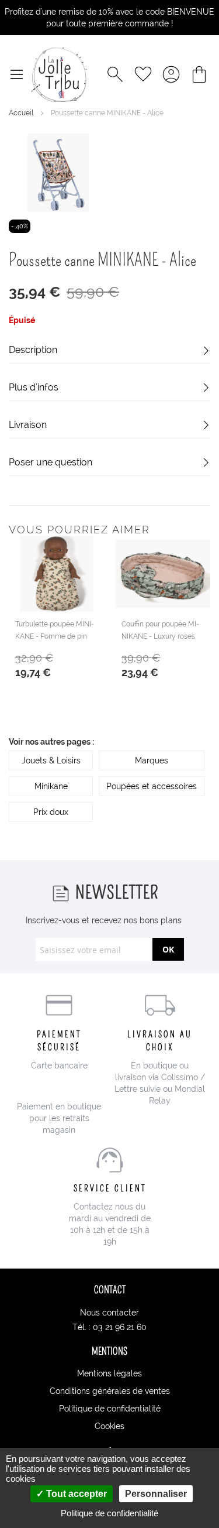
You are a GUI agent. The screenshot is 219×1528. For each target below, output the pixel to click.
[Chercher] (115, 74)
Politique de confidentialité (110, 1408)
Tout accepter (75, 1494)
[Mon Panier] (199, 74)
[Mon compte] (171, 74)
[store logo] (58, 74)
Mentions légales (109, 1373)
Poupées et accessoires (151, 786)
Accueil (22, 113)
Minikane (51, 786)
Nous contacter (109, 1312)
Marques (151, 760)
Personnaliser (156, 1494)
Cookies (109, 1426)
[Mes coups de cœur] (143, 74)
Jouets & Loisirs (51, 760)
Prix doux (50, 812)
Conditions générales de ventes (110, 1391)
